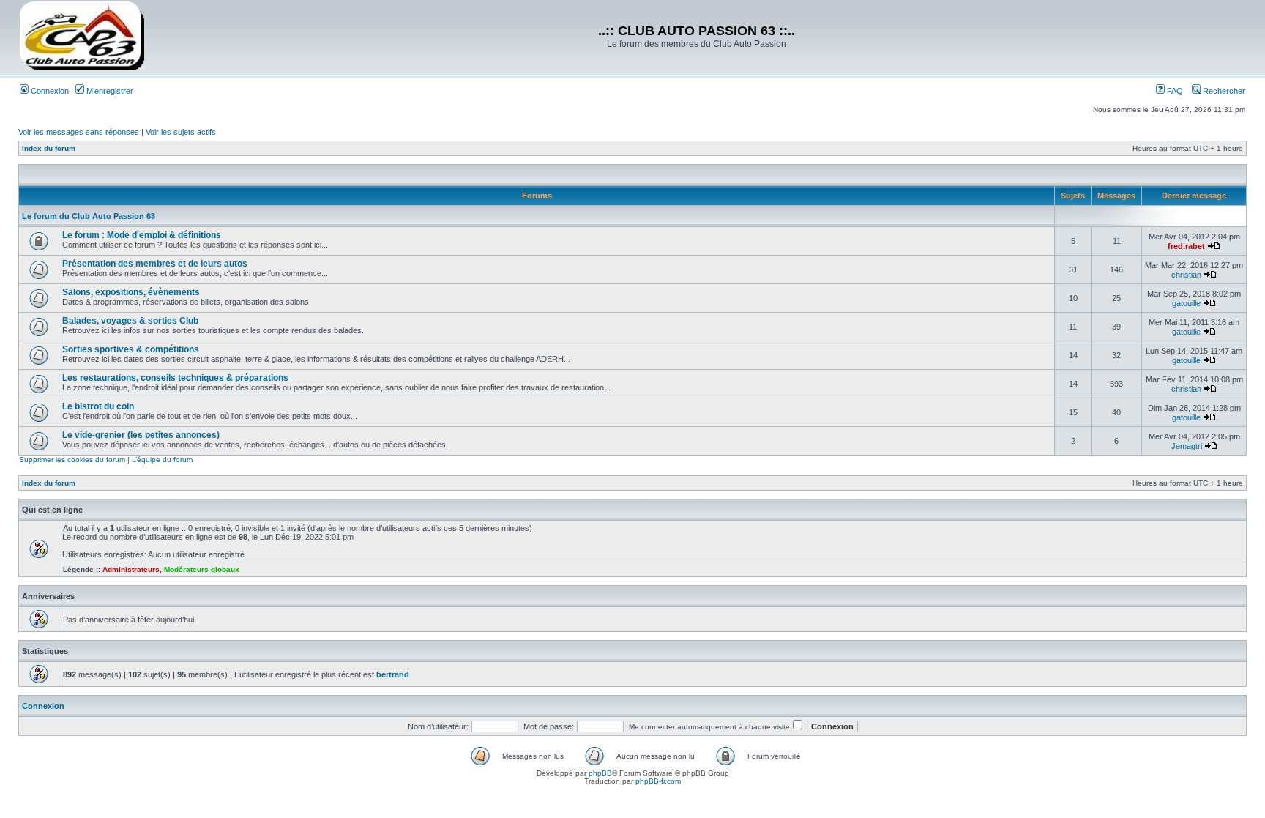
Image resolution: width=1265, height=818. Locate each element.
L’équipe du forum (162, 460)
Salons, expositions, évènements (131, 292)
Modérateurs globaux (201, 569)
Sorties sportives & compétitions (130, 349)
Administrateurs (131, 569)
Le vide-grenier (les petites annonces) (141, 435)
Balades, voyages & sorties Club (130, 321)
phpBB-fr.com (658, 781)
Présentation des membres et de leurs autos (154, 264)
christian (1186, 274)
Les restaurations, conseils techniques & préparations (175, 378)
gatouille (1186, 303)
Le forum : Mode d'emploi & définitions (141, 235)
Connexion (49, 90)
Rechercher (1223, 90)
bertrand (392, 674)
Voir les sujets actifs (181, 131)
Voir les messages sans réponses (78, 131)
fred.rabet (1186, 246)
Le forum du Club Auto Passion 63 (88, 216)
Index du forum (48, 148)
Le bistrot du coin (98, 406)
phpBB (600, 773)
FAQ (1174, 90)
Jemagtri (1186, 446)
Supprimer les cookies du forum (72, 460)
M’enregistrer (108, 90)
